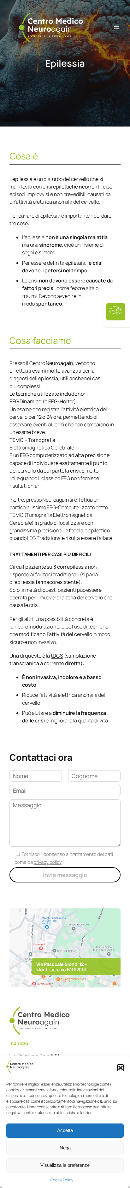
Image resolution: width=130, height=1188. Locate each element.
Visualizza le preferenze (65, 1165)
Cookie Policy (61, 1180)
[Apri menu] (117, 27)
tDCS (57, 655)
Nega (65, 1147)
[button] (120, 1068)
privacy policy (47, 862)
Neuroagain (59, 363)
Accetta (65, 1130)
